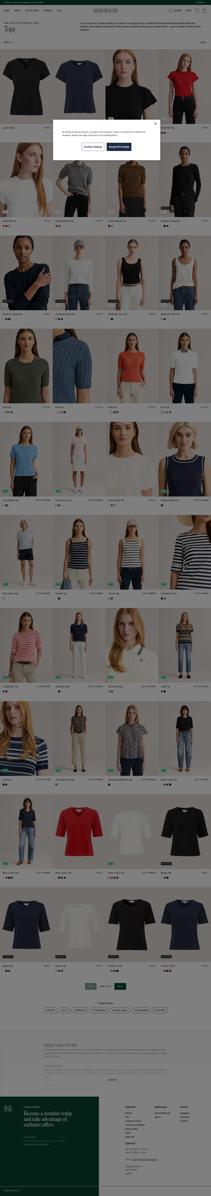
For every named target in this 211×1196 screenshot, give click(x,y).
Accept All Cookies (119, 146)
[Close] (155, 123)
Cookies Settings (93, 146)
